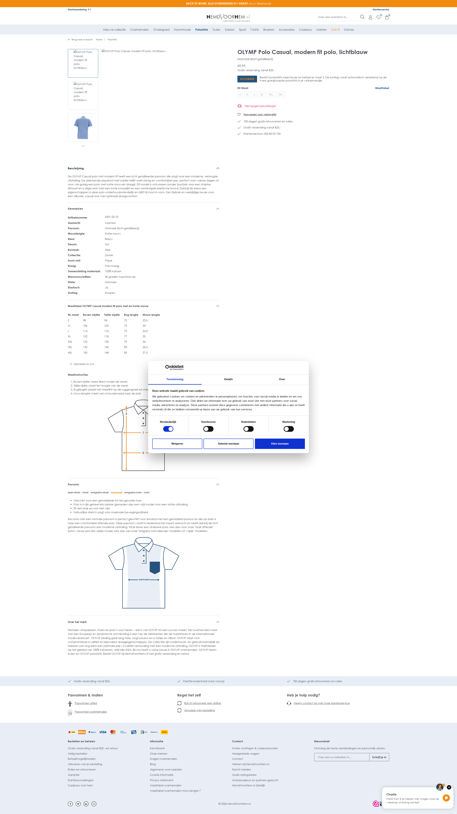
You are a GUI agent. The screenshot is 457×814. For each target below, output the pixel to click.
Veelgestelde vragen (245, 753)
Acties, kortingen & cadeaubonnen (255, 748)
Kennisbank (157, 748)
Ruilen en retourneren (82, 769)
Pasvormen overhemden (91, 711)
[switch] (208, 429)
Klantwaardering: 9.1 (79, 9)
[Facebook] (70, 803)
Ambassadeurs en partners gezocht (255, 780)
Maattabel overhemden (165, 785)
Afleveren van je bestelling (85, 764)
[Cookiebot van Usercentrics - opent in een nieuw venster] (168, 367)
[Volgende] (83, 146)
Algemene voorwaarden (166, 769)
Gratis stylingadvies (244, 774)
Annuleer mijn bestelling (199, 710)
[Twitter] (78, 803)
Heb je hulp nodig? (303, 695)
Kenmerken (75, 208)
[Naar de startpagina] (228, 18)
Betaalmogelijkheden (82, 758)
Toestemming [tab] (174, 379)
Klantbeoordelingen (81, 780)
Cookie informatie (161, 774)
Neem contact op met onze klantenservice (322, 703)
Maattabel (382, 88)
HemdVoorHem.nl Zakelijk (248, 785)
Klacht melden (241, 769)
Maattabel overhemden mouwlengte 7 (175, 790)
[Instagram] (93, 803)
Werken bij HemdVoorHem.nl (250, 764)
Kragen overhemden (163, 758)
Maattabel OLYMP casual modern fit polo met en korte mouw (108, 306)
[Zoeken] (362, 17)
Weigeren (177, 443)
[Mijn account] (369, 17)
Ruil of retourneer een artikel (202, 703)
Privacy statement (161, 780)
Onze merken (158, 753)
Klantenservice (381, 9)
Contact (237, 741)
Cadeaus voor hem (80, 785)
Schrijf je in (379, 757)
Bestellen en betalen (81, 741)
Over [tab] (282, 379)
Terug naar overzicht (82, 39)
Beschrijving (76, 168)
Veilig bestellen (77, 753)
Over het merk (77, 621)
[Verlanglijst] (377, 17)
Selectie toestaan (228, 443)
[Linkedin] (86, 803)
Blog (153, 764)
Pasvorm (73, 484)
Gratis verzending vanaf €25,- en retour (93, 748)
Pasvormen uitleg (86, 703)
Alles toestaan (280, 443)
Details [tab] (228, 379)
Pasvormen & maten (85, 695)
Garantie (73, 774)
